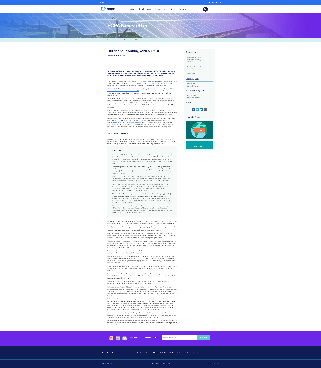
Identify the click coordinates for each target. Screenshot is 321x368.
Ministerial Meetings (144, 9)
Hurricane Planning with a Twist (127, 40)
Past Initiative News (193, 86)
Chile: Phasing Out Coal (193, 66)
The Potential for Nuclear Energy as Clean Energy (194, 59)
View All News (190, 73)
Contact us (182, 9)
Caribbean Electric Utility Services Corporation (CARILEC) (128, 122)
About (132, 9)
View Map (199, 130)
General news (191, 83)
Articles (157, 9)
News (165, 9)
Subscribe (203, 337)
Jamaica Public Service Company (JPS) (154, 83)
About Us (147, 352)
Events (173, 9)
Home (109, 40)
